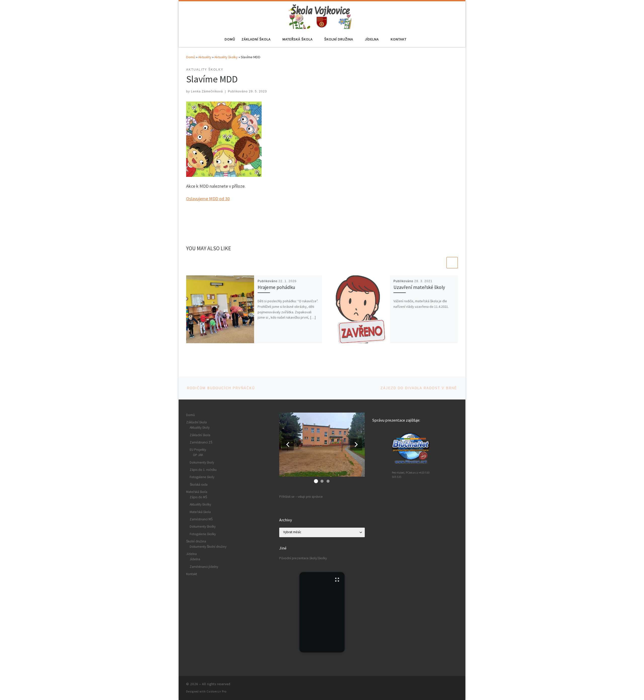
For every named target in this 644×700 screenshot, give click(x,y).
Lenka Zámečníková (207, 91)
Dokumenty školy (202, 462)
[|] (320, 15)
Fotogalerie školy (202, 477)
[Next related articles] (452, 262)
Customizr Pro (216, 691)
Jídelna (191, 554)
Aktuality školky (226, 57)
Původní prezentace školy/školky (303, 558)
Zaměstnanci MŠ (201, 519)
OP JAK (198, 455)
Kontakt (191, 574)
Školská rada (199, 484)
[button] (288, 444)
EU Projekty (198, 449)
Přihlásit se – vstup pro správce (301, 496)
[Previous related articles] (440, 262)
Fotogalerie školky (203, 534)
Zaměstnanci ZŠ (201, 442)
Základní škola (196, 422)
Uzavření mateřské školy (419, 287)
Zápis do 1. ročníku (203, 470)
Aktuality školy (200, 427)
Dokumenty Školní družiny (208, 546)
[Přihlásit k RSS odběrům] (456, 685)
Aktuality (204, 57)
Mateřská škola (196, 492)
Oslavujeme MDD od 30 (208, 199)
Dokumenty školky (203, 526)
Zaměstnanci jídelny (204, 567)
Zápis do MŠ (198, 497)
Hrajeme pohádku (276, 287)
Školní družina (196, 541)
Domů (190, 57)
